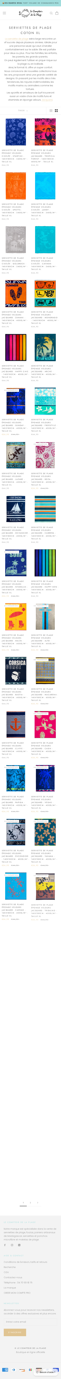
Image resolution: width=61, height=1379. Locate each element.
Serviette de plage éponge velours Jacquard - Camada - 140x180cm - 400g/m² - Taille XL (44, 1072)
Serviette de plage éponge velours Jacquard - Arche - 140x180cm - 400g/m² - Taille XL (44, 371)
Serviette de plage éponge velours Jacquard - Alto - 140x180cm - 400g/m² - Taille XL (44, 641)
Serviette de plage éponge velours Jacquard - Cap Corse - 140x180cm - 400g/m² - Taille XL (15, 1018)
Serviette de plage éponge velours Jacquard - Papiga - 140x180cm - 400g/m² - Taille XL (15, 802)
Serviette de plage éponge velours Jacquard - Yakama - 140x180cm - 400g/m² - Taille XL (44, 856)
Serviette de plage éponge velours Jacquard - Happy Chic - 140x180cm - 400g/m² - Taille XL (15, 371)
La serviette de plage (16, 38)
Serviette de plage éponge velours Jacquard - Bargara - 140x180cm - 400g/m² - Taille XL (44, 1018)
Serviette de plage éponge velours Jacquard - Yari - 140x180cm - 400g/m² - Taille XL (44, 964)
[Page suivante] (37, 1202)
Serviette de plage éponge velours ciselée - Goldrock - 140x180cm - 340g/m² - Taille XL (15, 264)
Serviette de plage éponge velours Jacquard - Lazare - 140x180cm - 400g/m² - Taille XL (15, 479)
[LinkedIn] (19, 1245)
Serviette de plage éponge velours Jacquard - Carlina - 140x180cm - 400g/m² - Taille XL (15, 1127)
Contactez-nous (13, 1277)
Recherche (10, 1267)
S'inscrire (15, 1332)
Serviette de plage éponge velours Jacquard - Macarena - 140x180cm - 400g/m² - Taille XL (44, 695)
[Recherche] (51, 13)
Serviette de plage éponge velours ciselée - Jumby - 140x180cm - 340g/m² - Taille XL (44, 210)
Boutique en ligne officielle (30, 1352)
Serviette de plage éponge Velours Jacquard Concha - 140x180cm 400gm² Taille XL (13, 964)
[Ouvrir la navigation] (4, 13)
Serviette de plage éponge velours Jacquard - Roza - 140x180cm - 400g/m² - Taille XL (44, 479)
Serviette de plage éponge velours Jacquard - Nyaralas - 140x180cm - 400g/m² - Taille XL (15, 587)
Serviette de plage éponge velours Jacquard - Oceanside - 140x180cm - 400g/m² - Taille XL (15, 533)
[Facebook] (5, 1245)
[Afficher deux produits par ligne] (56, 110)
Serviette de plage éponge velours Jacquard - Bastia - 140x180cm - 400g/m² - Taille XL (15, 695)
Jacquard (46, 99)
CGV (6, 1272)
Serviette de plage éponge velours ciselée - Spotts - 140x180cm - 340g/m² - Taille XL (15, 210)
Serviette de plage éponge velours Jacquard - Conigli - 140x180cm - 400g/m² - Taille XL (15, 1072)
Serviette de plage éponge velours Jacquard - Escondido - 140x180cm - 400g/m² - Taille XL (15, 856)
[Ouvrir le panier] (57, 13)
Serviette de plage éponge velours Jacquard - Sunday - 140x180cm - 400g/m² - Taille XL (15, 425)
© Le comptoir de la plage (30, 1348)
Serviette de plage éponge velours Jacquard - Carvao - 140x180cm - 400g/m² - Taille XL (15, 910)
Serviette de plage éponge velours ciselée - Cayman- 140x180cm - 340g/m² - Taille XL (44, 264)
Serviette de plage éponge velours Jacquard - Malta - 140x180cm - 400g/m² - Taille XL (15, 641)
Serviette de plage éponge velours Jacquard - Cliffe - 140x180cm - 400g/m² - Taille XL (15, 749)
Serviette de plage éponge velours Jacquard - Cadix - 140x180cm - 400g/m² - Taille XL (44, 749)
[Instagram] (12, 1245)
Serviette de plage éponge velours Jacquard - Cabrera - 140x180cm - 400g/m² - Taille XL (44, 533)
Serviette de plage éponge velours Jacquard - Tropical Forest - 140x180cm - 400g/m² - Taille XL (43, 156)
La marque (10, 1287)
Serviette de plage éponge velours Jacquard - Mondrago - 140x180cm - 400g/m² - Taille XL (45, 318)
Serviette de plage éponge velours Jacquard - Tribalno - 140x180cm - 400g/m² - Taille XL (44, 910)
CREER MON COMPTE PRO (17, 1292)
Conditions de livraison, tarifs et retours (25, 1262)
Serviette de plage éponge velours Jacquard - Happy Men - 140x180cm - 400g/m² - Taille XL (45, 587)
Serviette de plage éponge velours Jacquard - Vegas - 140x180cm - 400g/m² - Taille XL (44, 802)
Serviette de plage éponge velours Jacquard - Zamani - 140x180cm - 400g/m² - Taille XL (15, 318)
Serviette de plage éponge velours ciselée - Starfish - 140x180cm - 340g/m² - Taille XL (15, 156)
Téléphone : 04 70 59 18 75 (18, 1282)
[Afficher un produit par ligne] (51, 110)
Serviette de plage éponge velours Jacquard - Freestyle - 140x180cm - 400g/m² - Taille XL (44, 425)
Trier (22, 110)
